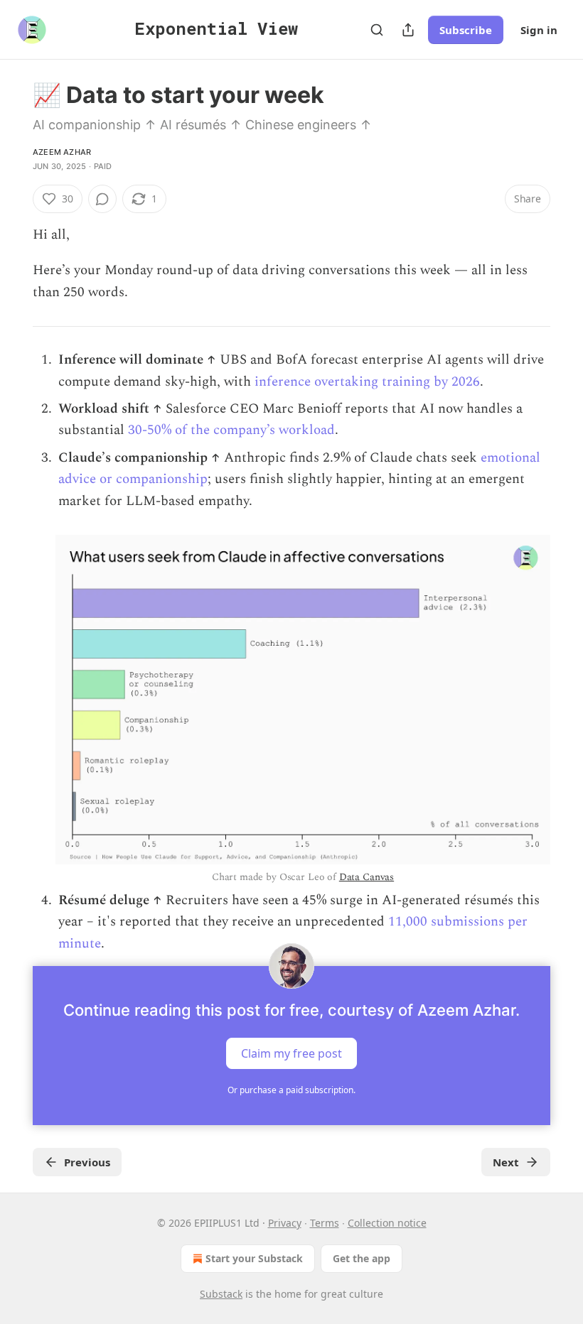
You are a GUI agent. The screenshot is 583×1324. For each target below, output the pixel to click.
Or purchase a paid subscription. (291, 1090)
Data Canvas (366, 876)
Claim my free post (291, 1052)
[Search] (377, 30)
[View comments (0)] (102, 199)
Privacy (284, 1223)
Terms (324, 1223)
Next (506, 1162)
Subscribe (465, 30)
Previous (87, 1162)
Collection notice (387, 1223)
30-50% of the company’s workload (231, 430)
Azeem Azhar (62, 152)
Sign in (538, 30)
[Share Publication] (408, 30)
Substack (221, 1294)
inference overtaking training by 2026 (367, 381)
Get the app (361, 1258)
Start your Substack (254, 1258)
